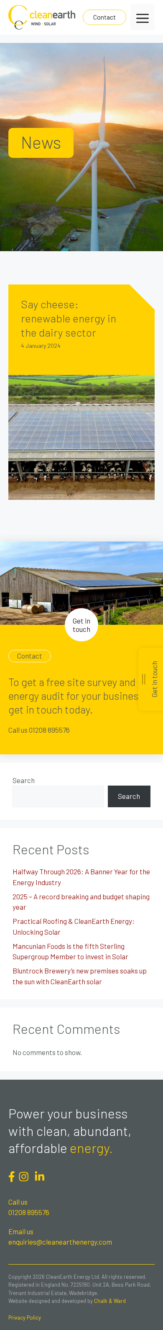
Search (24, 780)
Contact (104, 17)
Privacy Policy (24, 1317)
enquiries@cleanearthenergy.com (60, 1242)
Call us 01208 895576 (39, 730)
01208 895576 (28, 1212)
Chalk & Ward (110, 1301)
